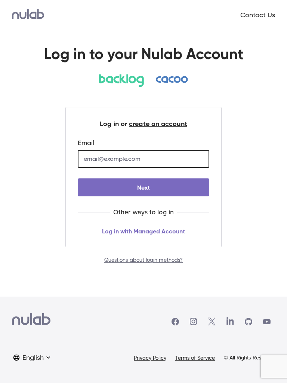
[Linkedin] (230, 322)
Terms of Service (195, 358)
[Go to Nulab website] (31, 321)
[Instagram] (193, 321)
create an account (158, 123)
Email (86, 143)
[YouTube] (267, 321)
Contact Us (257, 15)
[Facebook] (175, 321)
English (33, 357)
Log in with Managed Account (143, 231)
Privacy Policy (150, 358)
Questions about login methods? (143, 260)
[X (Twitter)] (212, 321)
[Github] (248, 321)
